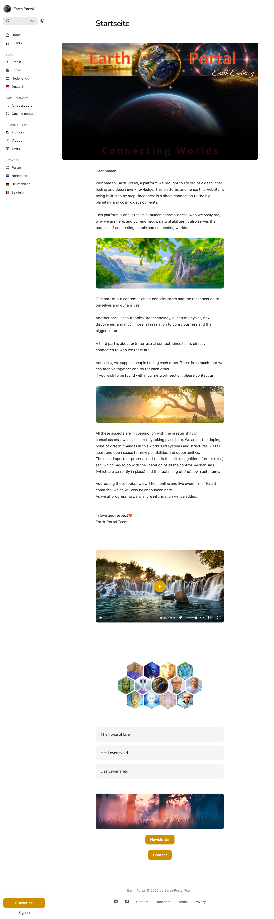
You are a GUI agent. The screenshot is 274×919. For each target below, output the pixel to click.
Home (16, 35)
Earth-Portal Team (111, 522)
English (17, 70)
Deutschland (21, 184)
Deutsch (18, 87)
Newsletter (160, 839)
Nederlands (20, 78)
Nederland (19, 176)
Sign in (24, 912)
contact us (205, 375)
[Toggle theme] (42, 20)
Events (17, 43)
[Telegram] (116, 903)
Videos (17, 140)
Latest (16, 62)
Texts (16, 149)
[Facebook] (127, 903)
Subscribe (24, 903)
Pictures (18, 132)
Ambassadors (22, 105)
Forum (16, 167)
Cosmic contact (24, 114)
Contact (160, 855)
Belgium (18, 192)
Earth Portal (24, 8)
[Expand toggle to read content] (216, 734)
